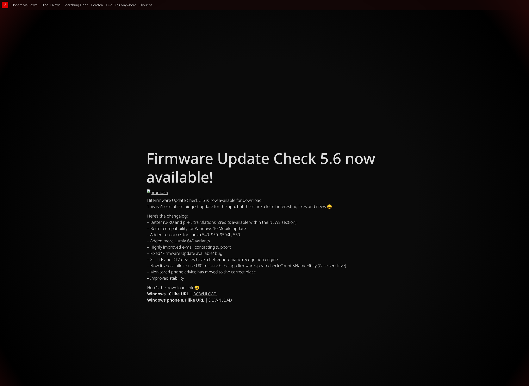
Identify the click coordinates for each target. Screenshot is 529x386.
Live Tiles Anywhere (121, 5)
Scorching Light (76, 5)
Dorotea (97, 5)
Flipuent (145, 5)
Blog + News (51, 5)
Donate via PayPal (25, 5)
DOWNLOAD (205, 294)
